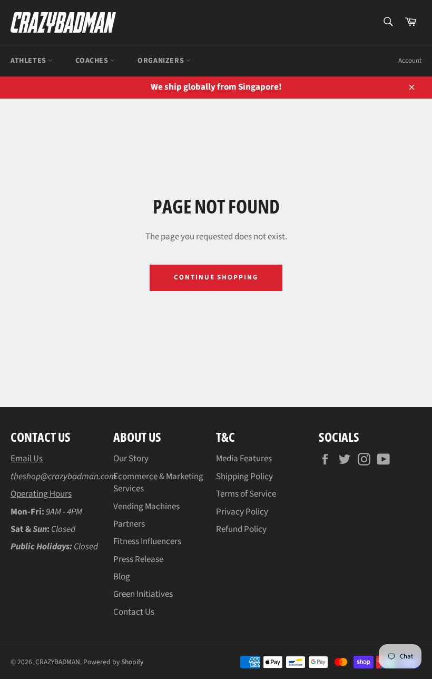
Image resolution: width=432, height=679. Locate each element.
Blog (121, 576)
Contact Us (133, 612)
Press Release (138, 559)
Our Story (131, 458)
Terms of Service (246, 494)
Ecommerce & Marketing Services (158, 482)
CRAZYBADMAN (57, 662)
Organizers (162, 60)
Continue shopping (216, 277)
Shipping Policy (244, 476)
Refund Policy (241, 529)
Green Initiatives (143, 594)
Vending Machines (146, 506)
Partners (129, 524)
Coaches (92, 60)
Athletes (29, 60)
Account (409, 60)
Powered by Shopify (113, 662)
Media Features (244, 458)
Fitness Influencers (147, 541)
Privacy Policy (242, 512)
